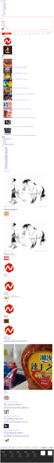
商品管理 (5, 8)
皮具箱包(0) (6, 164)
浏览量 (5, 171)
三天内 (8, 171)
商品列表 (35, 455)
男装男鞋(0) (6, 158)
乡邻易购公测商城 (6, 292)
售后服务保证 (28, 455)
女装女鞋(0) (6, 157)
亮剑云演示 (5, 403)
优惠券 (4, 13)
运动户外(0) (6, 160)
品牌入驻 (5, 6)
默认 (4, 171)
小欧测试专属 (5, 390)
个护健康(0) (6, 153)
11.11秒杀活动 (5, 142)
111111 (4, 143)
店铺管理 (5, 7)
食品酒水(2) (6, 150)
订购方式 (12, 455)
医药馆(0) (6, 166)
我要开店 (35, 456)
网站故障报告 (20, 456)
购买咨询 (20, 455)
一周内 (10, 171)
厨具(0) (6, 154)
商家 (4, 11)
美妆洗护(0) (6, 159)
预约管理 (5, 3)
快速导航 (3, 10)
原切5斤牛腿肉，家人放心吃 (6, 139)
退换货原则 (27, 456)
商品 (4, 24)
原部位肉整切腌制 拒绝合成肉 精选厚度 (7, 138)
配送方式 (4, 456)
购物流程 (12, 456)
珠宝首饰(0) (6, 163)
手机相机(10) (6, 147)
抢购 (3, 141)
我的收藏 (5, 4)
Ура (3, 140)
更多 (2, 57)
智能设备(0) (6, 155)
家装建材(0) (6, 156)
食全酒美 (5, 252)
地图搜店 (5, 14)
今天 (7, 171)
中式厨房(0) (6, 151)
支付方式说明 (5, 455)
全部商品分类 (7, 33)
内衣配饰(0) (6, 161)
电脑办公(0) (6, 148)
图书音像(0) (6, 167)
